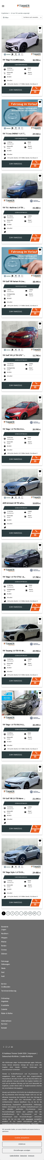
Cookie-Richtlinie (14, 1155)
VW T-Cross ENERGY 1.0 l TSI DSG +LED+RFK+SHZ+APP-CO (14, 134)
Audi (3, 976)
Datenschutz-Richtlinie (10, 1056)
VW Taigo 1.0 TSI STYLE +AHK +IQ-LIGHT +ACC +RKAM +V (14, 577)
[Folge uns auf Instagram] (6, 1047)
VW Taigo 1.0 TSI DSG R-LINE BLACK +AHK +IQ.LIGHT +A (14, 429)
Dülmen (4, 954)
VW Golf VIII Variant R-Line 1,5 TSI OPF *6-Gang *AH (14, 281)
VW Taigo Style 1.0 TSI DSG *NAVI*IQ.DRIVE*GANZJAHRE (14, 872)
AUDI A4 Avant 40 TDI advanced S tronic (14, 503)
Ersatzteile (5, 1005)
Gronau (4, 950)
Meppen (4, 938)
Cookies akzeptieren (22, 1138)
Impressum (31, 1155)
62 (26, 913)
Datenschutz (23, 1155)
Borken (3, 946)
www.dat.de (29, 1119)
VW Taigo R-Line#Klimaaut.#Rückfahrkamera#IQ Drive (14, 60)
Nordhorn (4, 934)
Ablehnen (22, 1144)
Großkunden (5, 987)
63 (30, 913)
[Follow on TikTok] (9, 1047)
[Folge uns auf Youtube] (12, 1047)
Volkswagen (5, 964)
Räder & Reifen (7, 1013)
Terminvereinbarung (8, 991)
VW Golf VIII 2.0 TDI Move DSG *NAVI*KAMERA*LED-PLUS (14, 798)
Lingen (3, 930)
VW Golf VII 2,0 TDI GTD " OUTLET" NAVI (14, 355)
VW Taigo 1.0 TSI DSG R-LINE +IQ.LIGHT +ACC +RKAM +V (14, 725)
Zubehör (4, 1009)
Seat (2, 972)
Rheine (3, 942)
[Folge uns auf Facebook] (4, 1047)
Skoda (3, 968)
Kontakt (4, 1028)
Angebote (4, 1001)
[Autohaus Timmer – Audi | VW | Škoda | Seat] (23, 6)
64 (34, 913)
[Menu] (3, 6)
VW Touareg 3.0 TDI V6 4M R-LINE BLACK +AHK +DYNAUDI (14, 651)
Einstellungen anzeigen (22, 1150)
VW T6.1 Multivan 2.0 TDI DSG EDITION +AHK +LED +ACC (14, 207)
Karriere (4, 1024)
